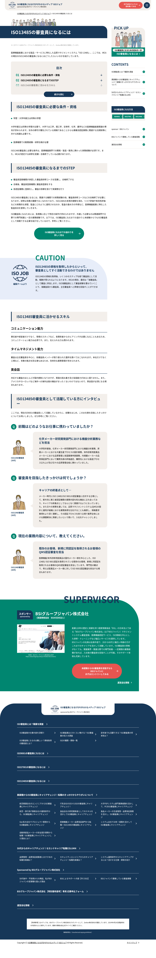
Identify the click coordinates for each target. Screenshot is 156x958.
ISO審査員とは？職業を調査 (122, 71)
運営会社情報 (117, 144)
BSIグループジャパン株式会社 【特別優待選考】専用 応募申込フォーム (50, 891)
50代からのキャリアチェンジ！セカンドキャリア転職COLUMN (126, 93)
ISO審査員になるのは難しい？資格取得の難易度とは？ (36, 742)
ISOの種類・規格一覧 (69, 740)
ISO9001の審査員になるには (30, 753)
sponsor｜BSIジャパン (120, 129)
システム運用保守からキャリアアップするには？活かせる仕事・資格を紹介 (117, 858)
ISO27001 (128, 116)
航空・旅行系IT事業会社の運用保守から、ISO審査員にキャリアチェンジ (35, 812)
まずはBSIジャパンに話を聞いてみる (131, 5)
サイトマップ (132, 942)
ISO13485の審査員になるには (31, 780)
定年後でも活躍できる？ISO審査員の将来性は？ (117, 734)
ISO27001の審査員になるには (31, 767)
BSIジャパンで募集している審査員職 (126, 137)
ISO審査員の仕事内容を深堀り (32, 732)
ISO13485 (139, 116)
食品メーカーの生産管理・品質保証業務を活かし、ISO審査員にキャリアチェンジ (117, 814)
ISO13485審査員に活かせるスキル (38, 85)
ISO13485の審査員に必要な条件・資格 (40, 75)
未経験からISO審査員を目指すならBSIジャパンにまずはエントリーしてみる (97, 671)
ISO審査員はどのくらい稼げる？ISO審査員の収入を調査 (76, 734)
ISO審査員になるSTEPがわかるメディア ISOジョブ (47, 942)
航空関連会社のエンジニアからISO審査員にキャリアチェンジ (36, 805)
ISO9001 (117, 116)
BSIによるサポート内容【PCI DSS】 (75, 878)
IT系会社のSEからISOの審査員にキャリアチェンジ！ (76, 805)
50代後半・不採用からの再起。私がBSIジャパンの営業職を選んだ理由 (36, 880)
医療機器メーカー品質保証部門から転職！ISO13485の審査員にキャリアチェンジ (76, 825)
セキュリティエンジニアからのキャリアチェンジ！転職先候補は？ (76, 858)
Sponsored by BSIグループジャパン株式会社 (38, 869)
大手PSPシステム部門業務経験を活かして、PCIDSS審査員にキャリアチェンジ (117, 805)
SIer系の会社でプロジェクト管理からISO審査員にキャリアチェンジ (35, 823)
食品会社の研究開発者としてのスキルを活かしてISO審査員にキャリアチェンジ (76, 812)
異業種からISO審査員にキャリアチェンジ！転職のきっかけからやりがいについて (126, 82)
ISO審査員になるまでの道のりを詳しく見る (59, 234)
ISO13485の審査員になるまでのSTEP (40, 80)
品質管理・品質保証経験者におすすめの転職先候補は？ (36, 858)
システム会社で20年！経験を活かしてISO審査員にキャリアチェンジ (116, 823)
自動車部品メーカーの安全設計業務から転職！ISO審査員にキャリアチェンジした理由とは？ (36, 835)
